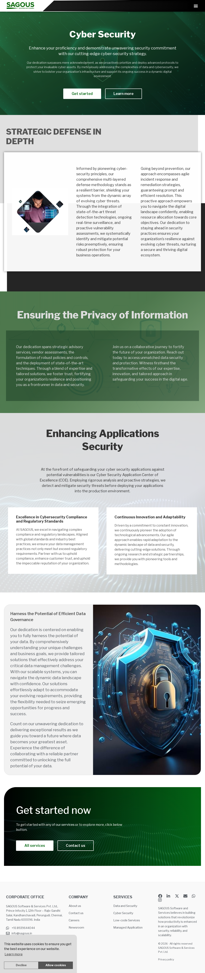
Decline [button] (21, 965)
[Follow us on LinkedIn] (170, 896)
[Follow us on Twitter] (178, 896)
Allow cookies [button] (55, 965)
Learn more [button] (14, 954)
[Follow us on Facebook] (161, 896)
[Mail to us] (186, 896)
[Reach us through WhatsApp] (195, 896)
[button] (195, 6)
